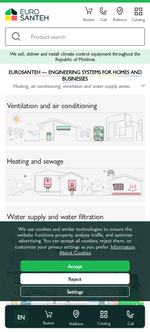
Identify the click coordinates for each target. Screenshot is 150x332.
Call (103, 19)
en (21, 317)
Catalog (138, 19)
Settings (75, 291)
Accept (75, 266)
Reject (75, 278)
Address (120, 19)
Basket (89, 19)
